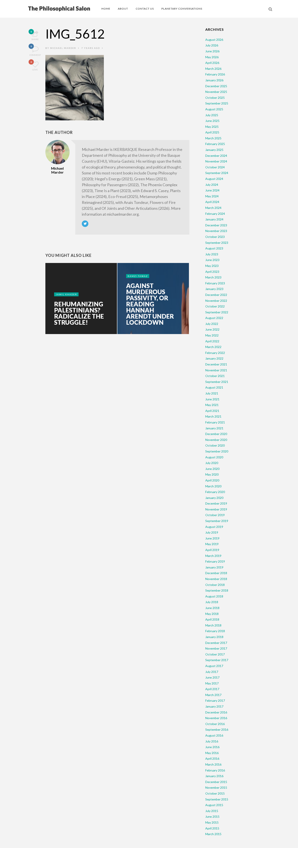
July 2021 (211, 393)
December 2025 (216, 86)
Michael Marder (63, 48)
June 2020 (212, 469)
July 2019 (211, 532)
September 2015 (216, 799)
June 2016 (212, 747)
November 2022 (216, 300)
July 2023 (211, 254)
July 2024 (211, 184)
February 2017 (215, 700)
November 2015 (216, 787)
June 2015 (212, 816)
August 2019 (214, 527)
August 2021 (214, 387)
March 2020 (213, 486)
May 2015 (212, 822)
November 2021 (216, 370)
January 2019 (214, 567)
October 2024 (215, 167)
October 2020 (215, 445)
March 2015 (213, 834)
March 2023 (213, 277)
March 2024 (213, 208)
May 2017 (212, 683)
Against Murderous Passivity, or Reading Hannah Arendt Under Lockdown (150, 304)
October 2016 (215, 724)
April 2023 (212, 271)
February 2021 (215, 422)
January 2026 (214, 80)
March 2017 (213, 695)
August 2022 (214, 318)
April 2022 (212, 341)
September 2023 (216, 242)
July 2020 (211, 463)
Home (105, 8)
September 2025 (216, 103)
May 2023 (212, 266)
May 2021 (212, 405)
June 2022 (212, 329)
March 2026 (213, 68)
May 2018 (212, 614)
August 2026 (214, 39)
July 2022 (211, 324)
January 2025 (214, 150)
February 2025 (215, 144)
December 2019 (216, 503)
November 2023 (216, 231)
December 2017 (216, 643)
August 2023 (214, 248)
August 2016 (214, 735)
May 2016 (212, 753)
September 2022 (216, 312)
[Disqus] (117, 405)
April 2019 (212, 550)
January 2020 (214, 498)
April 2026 (212, 63)
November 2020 (216, 440)
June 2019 (212, 538)
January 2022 (214, 358)
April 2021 (212, 411)
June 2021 (212, 399)
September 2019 (216, 521)
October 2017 (215, 654)
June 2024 (212, 190)
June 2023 (212, 260)
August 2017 (214, 666)
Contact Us (145, 8)
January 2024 (214, 219)
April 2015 (212, 828)
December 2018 (216, 573)
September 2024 (216, 173)
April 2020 (212, 480)
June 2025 (212, 121)
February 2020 (215, 492)
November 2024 (216, 161)
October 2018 (215, 585)
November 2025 (216, 92)
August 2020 (214, 457)
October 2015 (215, 793)
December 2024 (216, 155)
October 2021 (215, 376)
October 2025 (215, 97)
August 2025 (214, 109)
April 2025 (212, 132)
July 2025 (211, 115)
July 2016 (211, 741)
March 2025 (213, 138)
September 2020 (216, 451)
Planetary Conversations (181, 8)
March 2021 (213, 416)
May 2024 (212, 196)
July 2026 (211, 45)
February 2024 (215, 213)
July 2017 (211, 672)
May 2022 (212, 335)
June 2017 (212, 677)
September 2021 (216, 382)
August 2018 (214, 596)
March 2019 (213, 556)
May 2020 (212, 474)
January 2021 (214, 428)
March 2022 (213, 347)
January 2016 (214, 776)
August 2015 (214, 805)
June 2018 (212, 608)
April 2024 (212, 202)
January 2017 (214, 706)
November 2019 (216, 509)
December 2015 (216, 782)
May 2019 (212, 544)
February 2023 (215, 283)
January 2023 (214, 289)
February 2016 (215, 770)
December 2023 (216, 225)
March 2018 (213, 625)
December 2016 (216, 712)
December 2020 (216, 434)
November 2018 (216, 579)
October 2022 (215, 306)
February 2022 (215, 353)
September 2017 (216, 660)
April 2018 (212, 619)
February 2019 (215, 561)
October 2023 (215, 237)
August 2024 (214, 179)
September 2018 (216, 590)
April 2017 (212, 689)
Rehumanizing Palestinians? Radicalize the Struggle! (79, 313)
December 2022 (216, 295)
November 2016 (216, 718)
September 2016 (216, 729)
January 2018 (214, 637)
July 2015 (211, 811)
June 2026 (212, 51)
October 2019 (215, 515)
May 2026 (212, 57)
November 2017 (216, 648)
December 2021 (216, 364)
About (123, 8)
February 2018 (215, 631)
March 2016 (213, 764)
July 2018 (211, 602)
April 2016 (212, 758)
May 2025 (212, 126)
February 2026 (215, 74)
